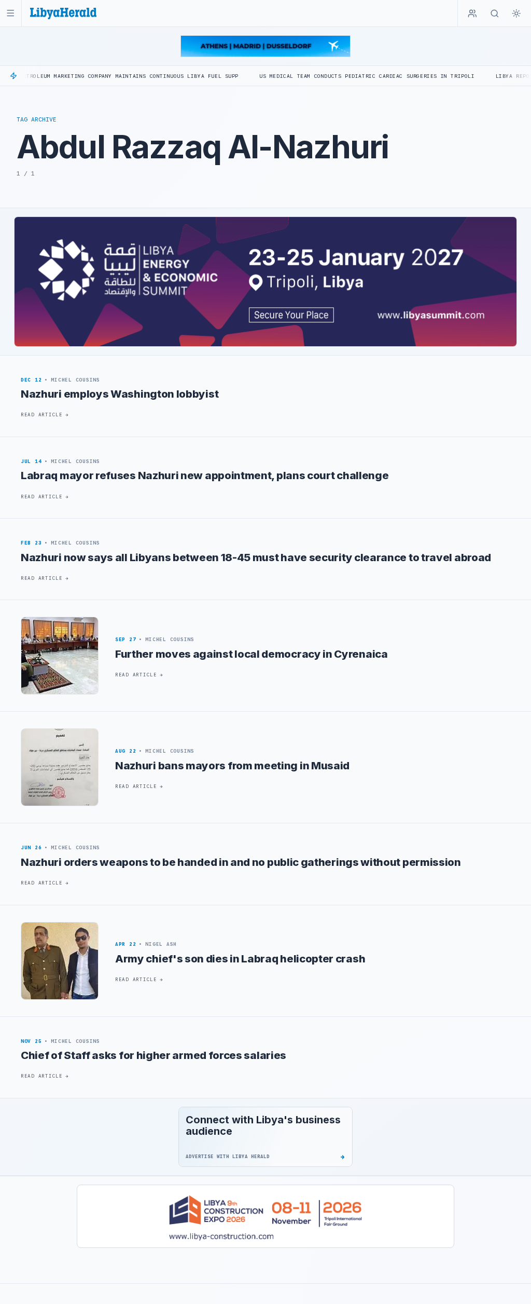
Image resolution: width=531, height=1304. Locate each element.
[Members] (472, 13)
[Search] (494, 13)
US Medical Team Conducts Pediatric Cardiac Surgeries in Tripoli (330, 76)
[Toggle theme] (516, 13)
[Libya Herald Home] (63, 13)
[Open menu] (10, 13)
